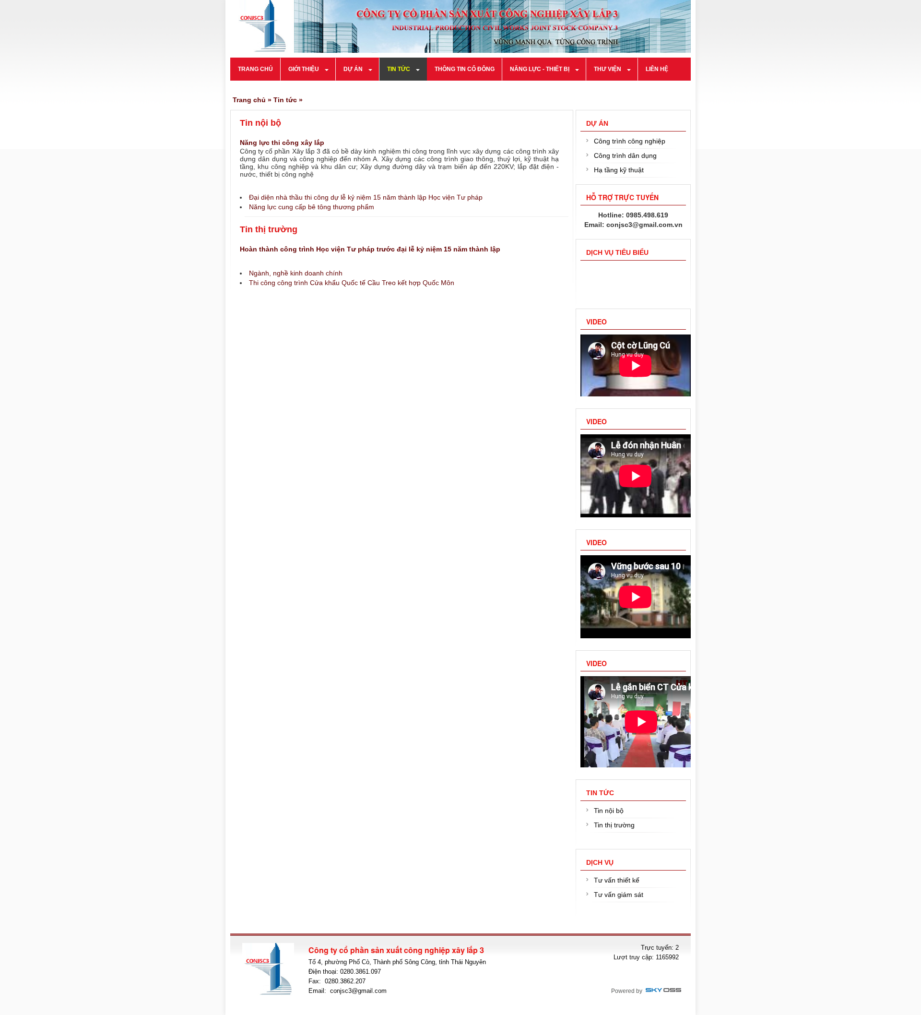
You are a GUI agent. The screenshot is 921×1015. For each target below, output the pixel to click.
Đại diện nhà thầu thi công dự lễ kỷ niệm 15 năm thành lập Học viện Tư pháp (366, 197)
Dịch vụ (600, 862)
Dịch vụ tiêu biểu (617, 252)
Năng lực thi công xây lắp (282, 142)
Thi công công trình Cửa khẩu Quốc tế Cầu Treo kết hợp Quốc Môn (351, 283)
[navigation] (255, 69)
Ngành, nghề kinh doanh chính (295, 273)
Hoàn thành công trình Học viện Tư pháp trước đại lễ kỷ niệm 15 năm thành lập (370, 249)
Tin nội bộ (260, 123)
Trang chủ (249, 100)
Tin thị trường (268, 229)
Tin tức (285, 100)
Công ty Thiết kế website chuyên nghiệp (663, 990)
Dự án (597, 123)
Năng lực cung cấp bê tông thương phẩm (311, 207)
